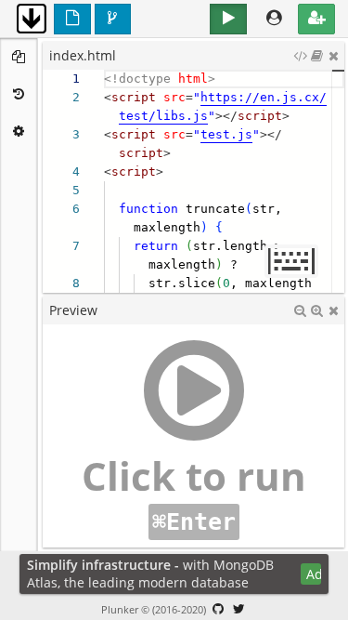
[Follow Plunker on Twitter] (238, 608)
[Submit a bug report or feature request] (218, 608)
